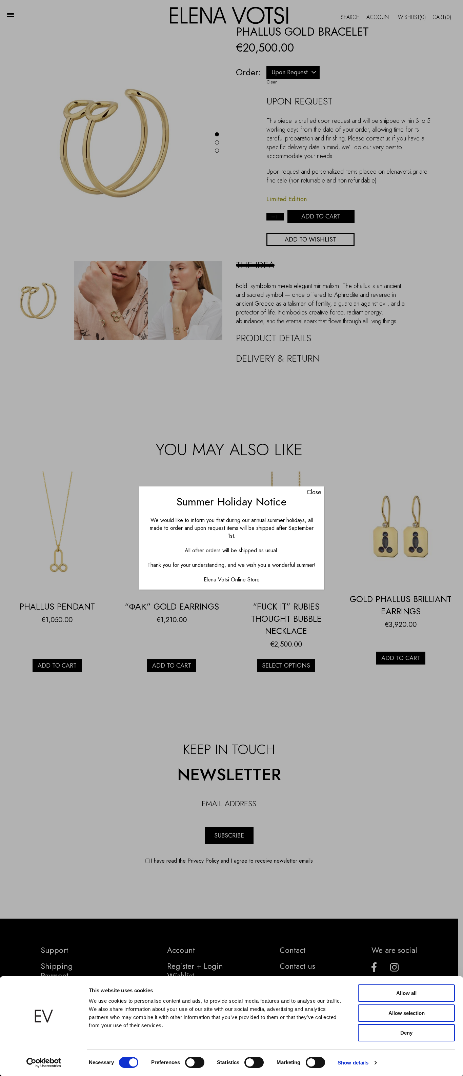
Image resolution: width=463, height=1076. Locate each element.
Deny (406, 1033)
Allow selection (406, 1013)
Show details (353, 1062)
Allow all (406, 993)
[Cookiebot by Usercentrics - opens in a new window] (44, 1063)
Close (314, 492)
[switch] (194, 1062)
